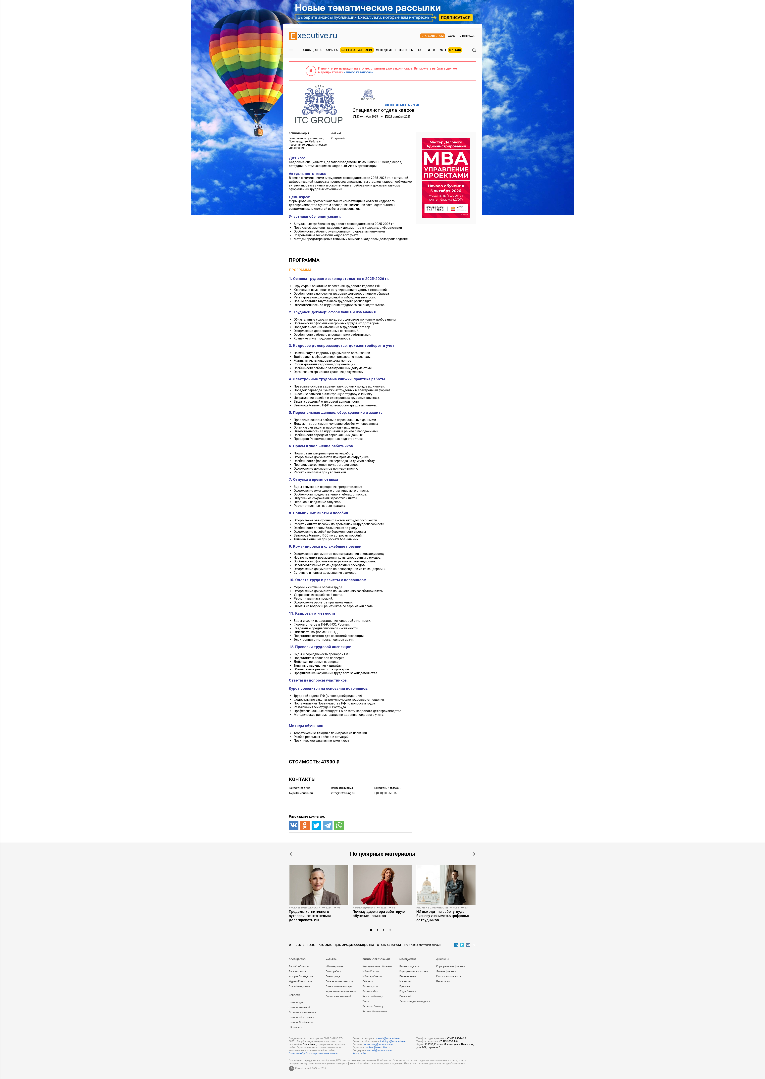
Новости (423, 50)
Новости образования (301, 1017)
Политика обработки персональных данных (313, 1053)
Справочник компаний (338, 996)
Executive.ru (309, 1044)
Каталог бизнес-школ (375, 1011)
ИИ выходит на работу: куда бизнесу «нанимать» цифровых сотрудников (443, 915)
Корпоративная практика (413, 971)
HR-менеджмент (364, 907)
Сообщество (312, 50)
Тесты (366, 1001)
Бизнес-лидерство (409, 966)
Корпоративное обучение (377, 966)
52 (393, 907)
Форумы (439, 50)
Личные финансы (446, 971)
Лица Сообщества (299, 966)
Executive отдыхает (300, 986)
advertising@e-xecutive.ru (378, 1044)
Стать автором (433, 35)
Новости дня (296, 1002)
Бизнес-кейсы (371, 991)
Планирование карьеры (339, 986)
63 (466, 907)
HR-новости (295, 1027)
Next (474, 854)
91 (338, 907)
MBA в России (371, 971)
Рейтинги (368, 981)
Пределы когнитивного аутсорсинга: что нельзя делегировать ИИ (310, 915)
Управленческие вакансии (341, 991)
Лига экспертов (298, 971)
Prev (291, 854)
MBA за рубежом (372, 976)
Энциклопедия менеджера (415, 1001)
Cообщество (297, 959)
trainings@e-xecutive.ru (393, 1041)
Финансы (406, 50)
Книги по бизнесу (373, 996)
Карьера (332, 50)
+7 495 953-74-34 (456, 1038)
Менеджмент (386, 50)
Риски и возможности (304, 907)
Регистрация (467, 35)
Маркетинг (405, 981)
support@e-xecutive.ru (379, 1050)
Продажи (404, 986)
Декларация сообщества (354, 945)
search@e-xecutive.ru (388, 1038)
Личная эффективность (339, 981)
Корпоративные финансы (450, 966)
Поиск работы (333, 971)
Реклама (325, 945)
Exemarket (405, 996)
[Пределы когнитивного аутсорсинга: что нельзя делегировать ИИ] (319, 885)
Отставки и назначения (302, 1012)
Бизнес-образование (357, 50)
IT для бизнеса (408, 991)
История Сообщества (301, 976)
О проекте (296, 945)
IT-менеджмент (408, 976)
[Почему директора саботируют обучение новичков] (382, 885)
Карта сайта (359, 1053)
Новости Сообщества (301, 1022)
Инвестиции (443, 981)
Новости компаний (299, 1007)
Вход (451, 35)
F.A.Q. (311, 945)
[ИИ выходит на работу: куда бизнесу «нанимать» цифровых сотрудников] (446, 885)
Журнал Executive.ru (300, 981)
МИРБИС (455, 50)
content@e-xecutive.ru (377, 1047)
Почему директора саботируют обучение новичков (380, 913)
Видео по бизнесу (373, 1006)
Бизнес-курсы (370, 986)
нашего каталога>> (359, 72)
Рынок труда (333, 976)
